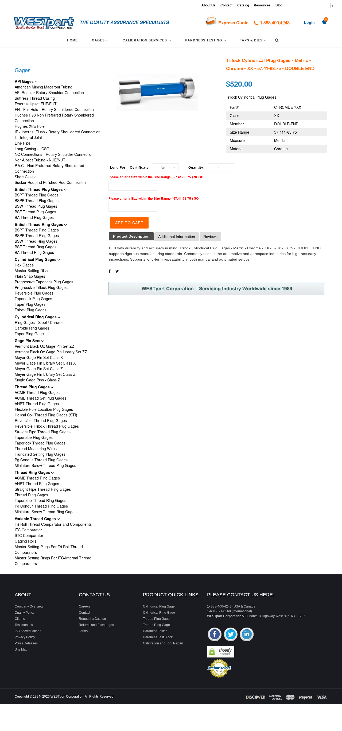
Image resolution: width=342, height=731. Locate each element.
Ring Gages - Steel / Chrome (39, 322)
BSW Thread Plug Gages (36, 206)
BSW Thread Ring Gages (36, 241)
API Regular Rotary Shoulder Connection (49, 92)
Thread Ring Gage (156, 625)
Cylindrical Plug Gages (36, 259)
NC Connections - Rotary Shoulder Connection (54, 154)
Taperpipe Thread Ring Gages (40, 500)
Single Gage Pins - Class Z (37, 379)
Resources (262, 5)
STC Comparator (29, 535)
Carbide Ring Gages (32, 328)
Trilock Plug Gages (30, 309)
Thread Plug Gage (156, 619)
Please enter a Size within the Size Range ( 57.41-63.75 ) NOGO (155, 177)
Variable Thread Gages (36, 518)
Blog (278, 5)
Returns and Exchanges (96, 625)
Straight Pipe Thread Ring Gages (43, 489)
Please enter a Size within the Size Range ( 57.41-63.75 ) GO (153, 198)
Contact (226, 5)
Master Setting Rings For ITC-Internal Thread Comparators (53, 560)
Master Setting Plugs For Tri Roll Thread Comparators (49, 549)
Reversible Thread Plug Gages (41, 420)
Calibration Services (148, 40)
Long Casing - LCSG (32, 148)
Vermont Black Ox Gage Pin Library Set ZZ (51, 351)
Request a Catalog (92, 619)
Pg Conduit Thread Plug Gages (41, 459)
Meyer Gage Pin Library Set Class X (45, 363)
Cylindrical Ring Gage (159, 612)
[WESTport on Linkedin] (246, 635)
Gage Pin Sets (28, 340)
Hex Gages (24, 265)
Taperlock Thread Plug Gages (40, 443)
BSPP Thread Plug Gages (37, 200)
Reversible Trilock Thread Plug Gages (47, 426)
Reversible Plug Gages (34, 293)
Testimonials (24, 625)
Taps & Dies (254, 40)
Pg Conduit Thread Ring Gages (41, 506)
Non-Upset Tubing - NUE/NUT (40, 160)
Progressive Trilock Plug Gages (41, 287)
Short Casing (26, 176)
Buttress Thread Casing (35, 98)
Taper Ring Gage (29, 333)
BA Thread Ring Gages (34, 252)
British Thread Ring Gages (39, 224)
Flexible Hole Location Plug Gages (44, 409)
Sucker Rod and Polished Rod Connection (50, 182)
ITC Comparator (28, 529)
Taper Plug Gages (30, 304)
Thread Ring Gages (33, 472)
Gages (101, 40)
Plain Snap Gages (30, 276)
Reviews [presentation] (210, 236)
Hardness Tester (155, 631)
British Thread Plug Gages (39, 189)
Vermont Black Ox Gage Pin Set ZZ (44, 346)
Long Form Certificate (129, 167)
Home (72, 40)
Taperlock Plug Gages (33, 298)
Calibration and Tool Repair (163, 643)
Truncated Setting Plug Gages (40, 454)
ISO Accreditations (28, 631)
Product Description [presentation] (131, 236)
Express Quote (233, 23)
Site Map (21, 649)
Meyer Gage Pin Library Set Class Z (45, 374)
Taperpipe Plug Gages (34, 437)
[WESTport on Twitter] (230, 635)
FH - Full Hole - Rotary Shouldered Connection (54, 109)
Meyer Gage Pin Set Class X (39, 357)
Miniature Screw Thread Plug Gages (45, 465)
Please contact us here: (240, 594)
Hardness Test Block (158, 637)
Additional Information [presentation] (176, 236)
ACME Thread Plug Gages (37, 392)
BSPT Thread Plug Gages (37, 195)
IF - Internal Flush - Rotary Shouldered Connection (57, 131)
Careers (85, 606)
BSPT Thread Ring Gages (37, 230)
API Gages (25, 81)
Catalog (243, 5)
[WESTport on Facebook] (214, 635)
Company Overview (29, 606)
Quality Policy (24, 612)
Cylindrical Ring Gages (36, 316)
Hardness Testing (206, 40)
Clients (20, 619)
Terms (83, 631)
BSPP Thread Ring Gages (37, 235)
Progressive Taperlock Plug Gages (44, 281)
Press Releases (26, 643)
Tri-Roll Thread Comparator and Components (53, 524)
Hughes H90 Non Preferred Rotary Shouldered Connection (54, 117)
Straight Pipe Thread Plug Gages (43, 431)
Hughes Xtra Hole (30, 126)
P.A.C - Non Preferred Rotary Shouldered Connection (49, 168)
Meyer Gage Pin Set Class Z (39, 368)
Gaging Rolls (25, 541)
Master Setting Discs (32, 270)
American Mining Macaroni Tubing (43, 87)
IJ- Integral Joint (28, 137)
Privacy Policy (25, 637)
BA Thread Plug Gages (34, 217)
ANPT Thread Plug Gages (37, 403)
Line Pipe (22, 143)
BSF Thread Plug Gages (35, 211)
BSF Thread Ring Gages (35, 246)
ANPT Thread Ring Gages (37, 483)
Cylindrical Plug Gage (159, 606)
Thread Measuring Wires (36, 448)
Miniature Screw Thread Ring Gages (45, 511)
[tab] (131, 236)
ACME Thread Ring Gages (37, 478)
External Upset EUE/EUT (36, 103)
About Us (208, 5)
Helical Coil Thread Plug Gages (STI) (46, 414)
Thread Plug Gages (33, 386)
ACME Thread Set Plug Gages (40, 398)
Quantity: (196, 167)
